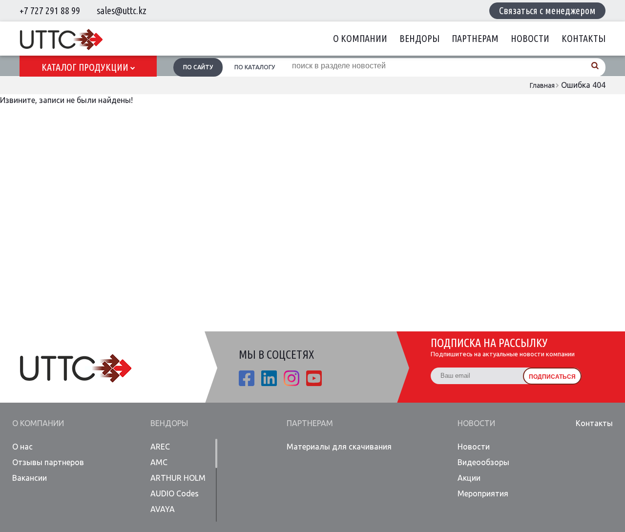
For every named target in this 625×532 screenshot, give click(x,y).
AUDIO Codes (174, 493)
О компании (360, 38)
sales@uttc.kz (121, 10)
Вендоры (419, 38)
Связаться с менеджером (547, 10)
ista (291, 378)
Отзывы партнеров (48, 462)
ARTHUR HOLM (178, 477)
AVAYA (162, 509)
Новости (530, 38)
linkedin (269, 378)
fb (246, 378)
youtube (314, 378)
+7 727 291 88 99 (50, 10)
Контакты (583, 38)
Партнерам (475, 38)
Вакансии (29, 477)
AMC (158, 462)
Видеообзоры (483, 462)
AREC (160, 446)
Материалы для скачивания (339, 446)
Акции (469, 477)
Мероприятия (483, 493)
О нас (22, 446)
